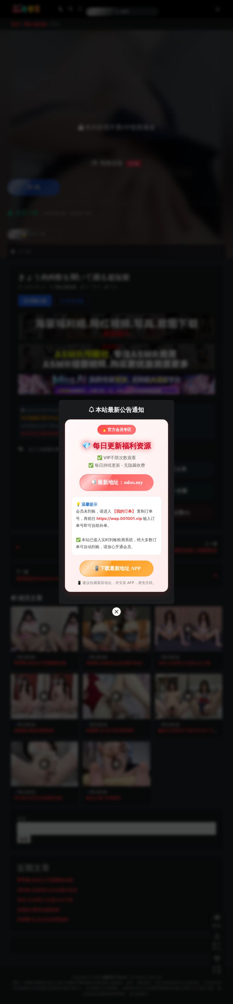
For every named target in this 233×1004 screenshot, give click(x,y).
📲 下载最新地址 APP (116, 568)
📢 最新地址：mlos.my (116, 482)
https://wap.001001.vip (119, 518)
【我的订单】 (124, 511)
